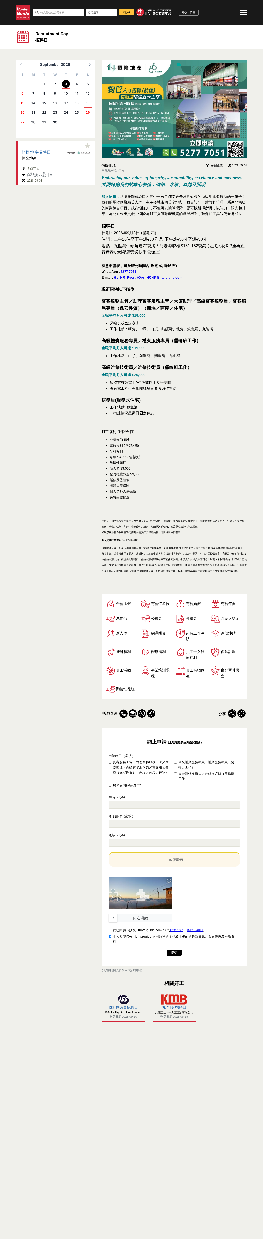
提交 (174, 952)
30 (55, 122)
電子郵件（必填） (122, 816)
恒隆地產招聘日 (36, 152)
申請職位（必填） (122, 756)
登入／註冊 (188, 12)
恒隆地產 (29, 158)
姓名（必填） (118, 797)
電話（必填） (118, 835)
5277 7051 (128, 271)
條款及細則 (195, 930)
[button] (21, 64)
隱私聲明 (176, 930)
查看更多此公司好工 (114, 170)
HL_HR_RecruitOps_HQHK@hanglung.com (148, 277)
